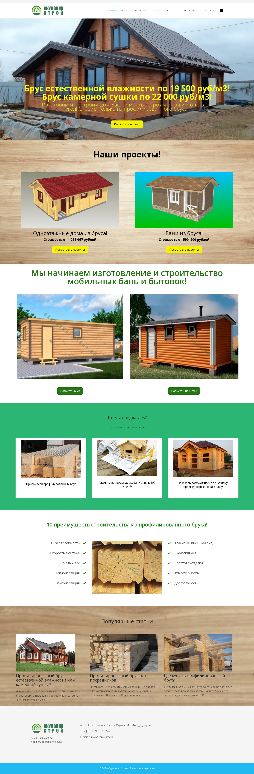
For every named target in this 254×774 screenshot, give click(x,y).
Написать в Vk (70, 391)
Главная (111, 10)
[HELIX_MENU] (221, 10)
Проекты (139, 10)
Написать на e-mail (184, 391)
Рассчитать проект (127, 124)
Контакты (209, 10)
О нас (124, 10)
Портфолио (187, 10)
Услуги (170, 10)
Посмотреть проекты (70, 249)
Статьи (156, 10)
